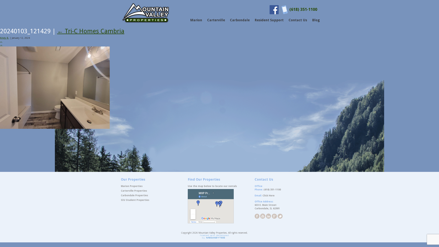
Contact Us (298, 20)
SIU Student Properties (135, 200)
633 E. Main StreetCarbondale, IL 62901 (267, 207)
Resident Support (269, 20)
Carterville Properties (134, 190)
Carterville (216, 20)
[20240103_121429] (55, 87)
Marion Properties (132, 186)
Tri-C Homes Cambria (90, 31)
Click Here (269, 195)
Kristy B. (4, 38)
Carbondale (240, 20)
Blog (316, 20)
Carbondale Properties (134, 195)
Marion (196, 20)
